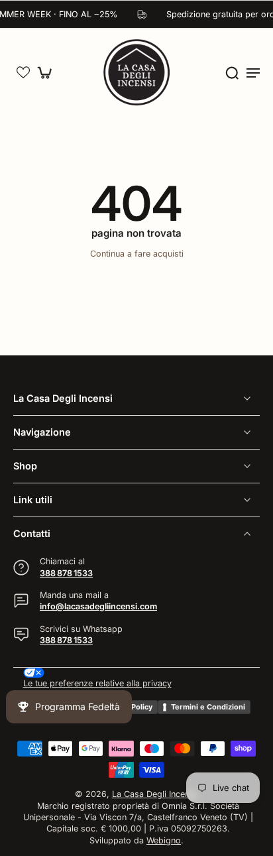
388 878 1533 (66, 573)
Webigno (163, 840)
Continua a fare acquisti (137, 254)
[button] (23, 72)
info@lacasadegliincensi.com (98, 606)
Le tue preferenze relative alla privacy (97, 683)
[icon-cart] (47, 72)
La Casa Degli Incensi (154, 794)
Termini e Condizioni (208, 706)
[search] (231, 72)
